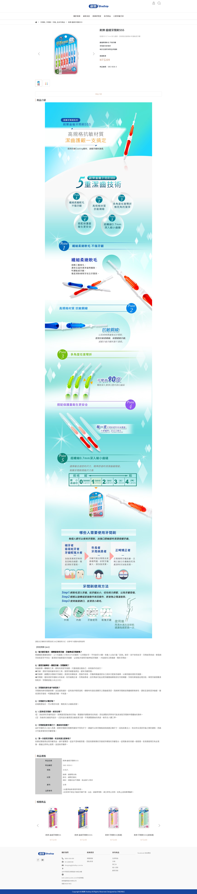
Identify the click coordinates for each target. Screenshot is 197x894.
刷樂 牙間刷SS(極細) (113, 835)
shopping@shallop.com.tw (74, 865)
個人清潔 (115, 867)
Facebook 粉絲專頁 (144, 853)
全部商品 (115, 858)
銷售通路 (90, 858)
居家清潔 (115, 870)
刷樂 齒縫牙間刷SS (53, 835)
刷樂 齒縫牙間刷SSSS (83, 835)
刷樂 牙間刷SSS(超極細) (144, 835)
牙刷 (113, 861)
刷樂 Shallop (86, 891)
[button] (93, 53)
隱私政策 (90, 861)
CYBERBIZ (121, 891)
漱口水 (114, 864)
